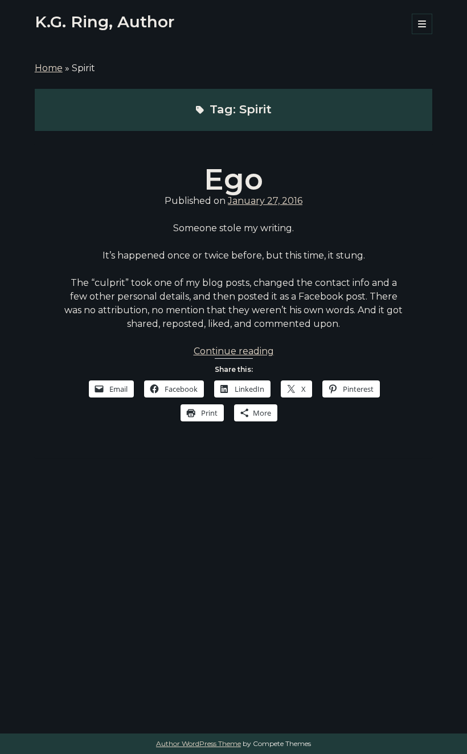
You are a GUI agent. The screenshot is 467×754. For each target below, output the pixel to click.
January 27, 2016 (265, 200)
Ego (233, 179)
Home (49, 68)
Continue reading (234, 351)
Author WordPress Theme (198, 743)
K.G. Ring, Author (104, 21)
